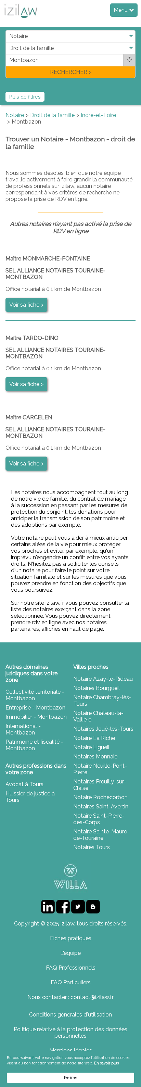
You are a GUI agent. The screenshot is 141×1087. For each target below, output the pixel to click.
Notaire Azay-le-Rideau (103, 679)
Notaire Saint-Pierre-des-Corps (99, 819)
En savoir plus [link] (106, 1063)
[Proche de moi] (130, 60)
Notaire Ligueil (91, 747)
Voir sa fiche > (26, 305)
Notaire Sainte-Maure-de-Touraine (101, 834)
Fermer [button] (70, 1077)
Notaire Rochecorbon (100, 797)
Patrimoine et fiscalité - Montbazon (34, 745)
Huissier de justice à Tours (30, 796)
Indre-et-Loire (98, 115)
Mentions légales (70, 1050)
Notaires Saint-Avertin (100, 806)
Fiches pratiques (70, 938)
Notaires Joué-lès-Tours (103, 729)
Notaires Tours (91, 847)
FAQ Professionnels (70, 967)
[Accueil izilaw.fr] (20, 20)
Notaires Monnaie (95, 756)
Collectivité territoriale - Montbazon (34, 695)
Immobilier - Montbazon (36, 717)
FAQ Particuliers (71, 982)
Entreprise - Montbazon (35, 707)
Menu (121, 10)
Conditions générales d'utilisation (70, 1014)
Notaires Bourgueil (96, 688)
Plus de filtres (25, 97)
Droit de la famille (52, 115)
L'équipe (70, 953)
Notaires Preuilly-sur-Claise (99, 784)
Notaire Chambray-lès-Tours (102, 700)
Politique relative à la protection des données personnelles (70, 1032)
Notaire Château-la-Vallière (98, 716)
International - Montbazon (23, 729)
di (7, 54)
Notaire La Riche (94, 738)
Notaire (14, 115)
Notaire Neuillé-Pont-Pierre (100, 769)
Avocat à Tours (24, 784)
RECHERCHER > (70, 72)
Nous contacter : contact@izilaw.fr (70, 997)
